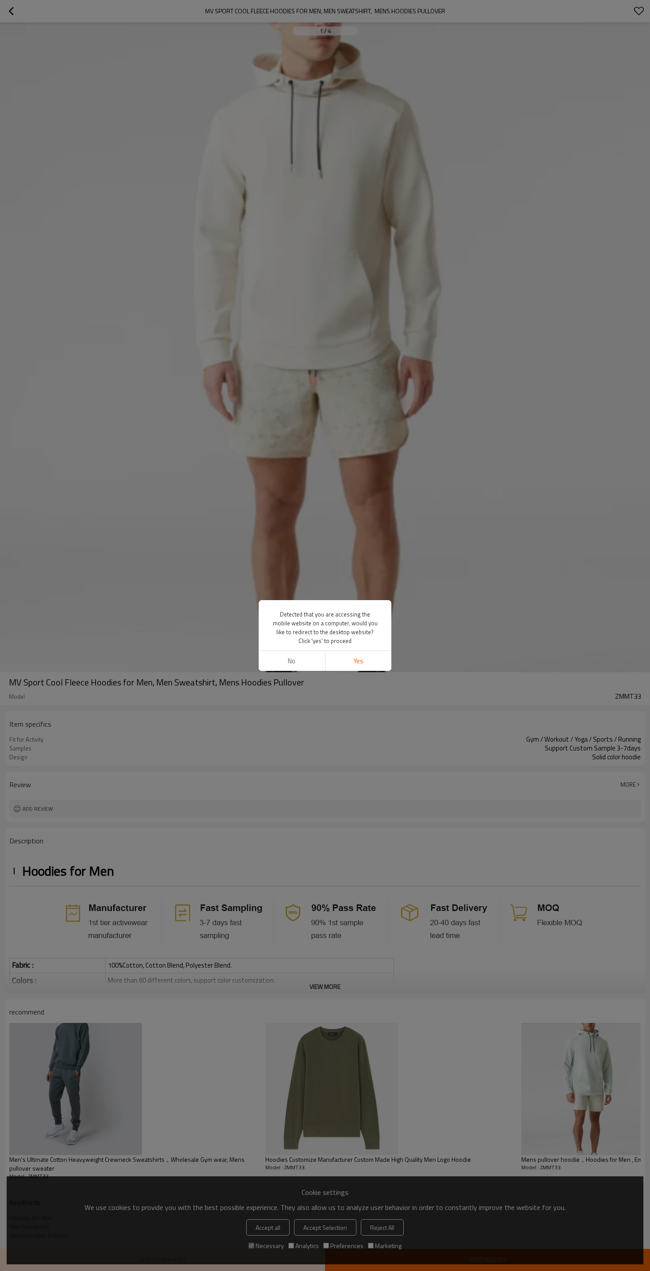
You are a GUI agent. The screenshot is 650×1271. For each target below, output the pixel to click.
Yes (358, 661)
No (291, 661)
